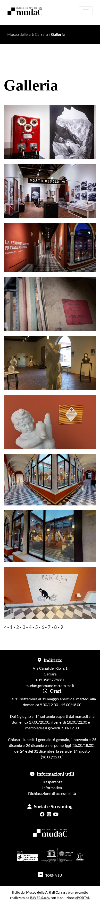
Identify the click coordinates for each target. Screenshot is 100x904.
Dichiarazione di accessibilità (52, 793)
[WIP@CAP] (50, 369)
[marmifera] (50, 135)
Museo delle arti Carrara (27, 34)
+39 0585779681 (50, 679)
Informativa (52, 787)
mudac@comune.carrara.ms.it (50, 685)
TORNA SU (53, 875)
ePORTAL (82, 898)
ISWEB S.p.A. (40, 898)
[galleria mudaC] (50, 479)
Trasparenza (52, 781)
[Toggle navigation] (85, 11)
